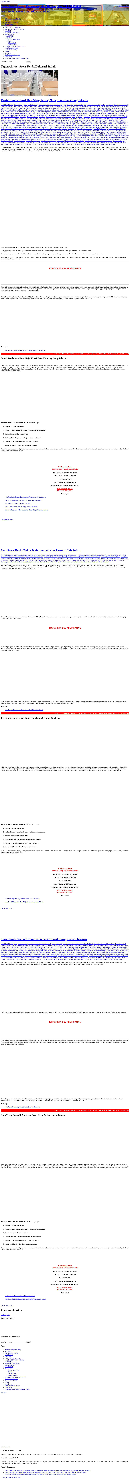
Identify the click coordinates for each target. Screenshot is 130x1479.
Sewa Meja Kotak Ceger (101, 129)
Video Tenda (8, 56)
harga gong (65, 106)
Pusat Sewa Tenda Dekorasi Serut (103, 108)
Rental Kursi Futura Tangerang (74, 110)
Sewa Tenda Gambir (7, 141)
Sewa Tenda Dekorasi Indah (82, 137)
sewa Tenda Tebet (106, 144)
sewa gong (79, 113)
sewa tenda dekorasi (67, 137)
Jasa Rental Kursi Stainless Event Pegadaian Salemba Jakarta (23, 500)
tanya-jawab (8, 53)
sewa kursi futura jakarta (24, 120)
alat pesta (10, 105)
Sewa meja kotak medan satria (10, 134)
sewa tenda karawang (54, 950)
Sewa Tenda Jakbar (78, 141)
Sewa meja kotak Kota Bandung (79, 132)
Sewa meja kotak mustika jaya (50, 134)
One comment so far (7, 519)
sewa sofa (26, 135)
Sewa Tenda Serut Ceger (40, 142)
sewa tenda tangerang (102, 959)
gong (61, 105)
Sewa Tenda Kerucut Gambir (66, 952)
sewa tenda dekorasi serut (12, 139)
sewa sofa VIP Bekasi (97, 135)
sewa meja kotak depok (8, 130)
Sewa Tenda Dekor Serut (32, 137)
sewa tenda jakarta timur (64, 141)
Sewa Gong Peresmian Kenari (29, 117)
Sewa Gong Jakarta (51, 115)
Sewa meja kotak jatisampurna (24, 132)
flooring (16, 105)
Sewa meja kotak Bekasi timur (33, 129)
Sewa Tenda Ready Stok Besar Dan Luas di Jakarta (60, 1474)
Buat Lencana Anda (5, 1446)
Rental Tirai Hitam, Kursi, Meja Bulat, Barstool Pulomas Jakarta (67, 1472)
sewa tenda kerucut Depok (30, 952)
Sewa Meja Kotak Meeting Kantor (30, 134)
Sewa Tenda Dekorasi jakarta (101, 137)
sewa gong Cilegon (26, 115)
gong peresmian (78, 105)
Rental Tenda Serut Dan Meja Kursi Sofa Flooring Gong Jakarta (88, 112)
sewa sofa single (71, 135)
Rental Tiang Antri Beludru (13, 27)
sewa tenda (122, 135)
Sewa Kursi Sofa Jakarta (84, 122)
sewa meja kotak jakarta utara (98, 130)
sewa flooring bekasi (12, 113)
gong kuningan (68, 105)
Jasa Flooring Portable (11, 22)
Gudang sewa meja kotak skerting (50, 106)
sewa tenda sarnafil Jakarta (43, 957)
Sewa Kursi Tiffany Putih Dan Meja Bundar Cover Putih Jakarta (24, 902)
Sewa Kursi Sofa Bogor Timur (34, 122)
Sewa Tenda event (107, 139)
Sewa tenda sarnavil (57, 957)
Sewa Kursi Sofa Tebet (84, 125)
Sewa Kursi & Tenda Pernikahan (14, 29)
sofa (47, 105)
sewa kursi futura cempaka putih (64, 118)
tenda (51, 105)
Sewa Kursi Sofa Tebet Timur (101, 125)
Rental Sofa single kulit (44, 112)
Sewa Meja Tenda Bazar (12, 32)
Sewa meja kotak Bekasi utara (52, 129)
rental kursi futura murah (57, 110)
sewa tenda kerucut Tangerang (81, 954)
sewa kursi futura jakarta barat (41, 120)
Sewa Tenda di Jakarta (11, 48)
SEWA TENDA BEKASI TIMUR (15, 46)
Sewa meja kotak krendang (118, 132)
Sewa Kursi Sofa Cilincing (52, 122)
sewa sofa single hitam (83, 135)
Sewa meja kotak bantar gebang (87, 127)
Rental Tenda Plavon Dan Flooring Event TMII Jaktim (21, 507)
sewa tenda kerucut (90, 141)
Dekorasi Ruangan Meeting (13, 19)
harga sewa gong (74, 106)
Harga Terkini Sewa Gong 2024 (106, 106)
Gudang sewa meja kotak (12, 106)
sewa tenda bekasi (54, 945)
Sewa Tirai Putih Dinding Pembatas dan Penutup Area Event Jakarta (25, 497)
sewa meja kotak (39, 127)
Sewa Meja (8, 31)
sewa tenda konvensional (104, 141)
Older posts (5, 1315)
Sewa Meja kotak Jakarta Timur (79, 130)
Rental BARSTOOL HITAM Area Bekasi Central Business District (25, 1472)
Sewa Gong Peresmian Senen (47, 117)
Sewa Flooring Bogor (25, 113)
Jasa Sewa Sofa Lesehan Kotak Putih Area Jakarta (20, 1296)
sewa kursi (87, 117)
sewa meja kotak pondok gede (87, 134)
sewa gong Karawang (64, 115)
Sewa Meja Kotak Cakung (85, 129)
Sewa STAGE (9, 36)
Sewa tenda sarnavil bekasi (72, 957)
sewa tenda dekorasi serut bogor (50, 139)
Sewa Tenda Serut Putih (69, 144)
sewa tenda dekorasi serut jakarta (91, 139)
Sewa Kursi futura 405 (31, 118)
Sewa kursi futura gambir (8, 120)
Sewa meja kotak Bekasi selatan (14, 129)
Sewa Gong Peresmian (98, 115)
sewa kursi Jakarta (113, 120)
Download (8, 20)
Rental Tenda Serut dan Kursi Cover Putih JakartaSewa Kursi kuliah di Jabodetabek (30, 1470)
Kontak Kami (9, 24)
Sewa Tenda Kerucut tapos (99, 954)
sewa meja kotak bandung (69, 127)
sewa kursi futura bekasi (46, 118)
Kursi (25, 105)
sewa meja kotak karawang (42, 132)
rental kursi (34, 110)
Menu (3, 15)
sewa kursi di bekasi (7, 118)
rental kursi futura (43, 110)
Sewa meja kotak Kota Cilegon (99, 132)
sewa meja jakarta (28, 127)
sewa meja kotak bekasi (105, 127)
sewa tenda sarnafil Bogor (96, 956)
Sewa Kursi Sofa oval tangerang (16, 125)
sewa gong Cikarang (14, 115)
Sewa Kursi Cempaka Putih (118, 117)
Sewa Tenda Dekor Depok (16, 137)
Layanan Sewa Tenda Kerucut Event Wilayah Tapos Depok (44, 944)
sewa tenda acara (80, 555)
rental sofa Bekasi (96, 110)
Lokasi (10, 41)
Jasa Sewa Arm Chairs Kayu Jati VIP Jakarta (18, 503)
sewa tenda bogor (66, 945)
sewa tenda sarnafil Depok (26, 957)
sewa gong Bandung (89, 113)
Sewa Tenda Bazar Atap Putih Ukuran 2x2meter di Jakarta (22, 1107)
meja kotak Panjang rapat (70, 108)
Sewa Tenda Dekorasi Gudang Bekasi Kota (23, 947)
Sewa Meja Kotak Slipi (104, 134)
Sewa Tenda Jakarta (11, 50)
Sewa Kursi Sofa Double (68, 122)
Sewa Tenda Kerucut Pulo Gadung (61, 954)
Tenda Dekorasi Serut (24, 555)
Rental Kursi (8, 26)
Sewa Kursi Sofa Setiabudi (69, 125)
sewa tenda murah (26, 142)
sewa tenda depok (71, 949)
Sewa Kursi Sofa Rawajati (52, 125)
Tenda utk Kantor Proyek (12, 55)
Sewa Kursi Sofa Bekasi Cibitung (14, 122)
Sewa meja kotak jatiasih (115, 130)
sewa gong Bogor (113, 113)
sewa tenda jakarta (19, 141)
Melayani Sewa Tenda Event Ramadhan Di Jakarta (78, 944)
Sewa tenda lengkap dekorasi (62, 560)
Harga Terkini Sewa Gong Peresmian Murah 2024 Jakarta (27, 108)
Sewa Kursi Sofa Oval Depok (85, 124)
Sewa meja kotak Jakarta (23, 130)
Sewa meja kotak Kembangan (60, 132)
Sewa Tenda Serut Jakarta (12, 144)
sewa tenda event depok (121, 139)
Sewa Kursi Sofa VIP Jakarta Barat (11, 127)
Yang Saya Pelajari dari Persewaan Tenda (17, 58)
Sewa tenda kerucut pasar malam (40, 954)
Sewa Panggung (9, 34)
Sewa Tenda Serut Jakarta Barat (30, 144)
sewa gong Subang (77, 117)
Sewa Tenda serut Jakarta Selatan (51, 144)
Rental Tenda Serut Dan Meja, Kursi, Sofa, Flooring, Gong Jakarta (44, 100)
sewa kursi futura (19, 118)
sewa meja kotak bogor (69, 129)
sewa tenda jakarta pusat (33, 141)
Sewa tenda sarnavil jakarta (89, 957)
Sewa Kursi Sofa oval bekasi (48, 124)
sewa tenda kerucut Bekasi (82, 950)
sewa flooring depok (39, 113)
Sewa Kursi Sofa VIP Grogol (119, 125)
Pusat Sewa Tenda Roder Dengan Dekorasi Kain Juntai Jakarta (23, 1474)
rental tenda (26, 945)
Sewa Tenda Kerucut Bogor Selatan (117, 950)
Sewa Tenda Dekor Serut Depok (51, 137)
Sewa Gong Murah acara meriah (81, 115)
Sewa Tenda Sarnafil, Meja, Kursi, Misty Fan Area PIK (74, 1470)
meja (36, 105)
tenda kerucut (22, 944)
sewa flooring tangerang (67, 113)
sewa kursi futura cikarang (82, 118)
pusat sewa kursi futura (85, 108)
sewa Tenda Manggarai (14, 142)
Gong (21, 105)
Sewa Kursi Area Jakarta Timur (100, 117)
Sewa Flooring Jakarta (53, 113)
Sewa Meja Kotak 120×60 (53, 127)
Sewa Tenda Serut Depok (74, 142)
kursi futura (31, 105)
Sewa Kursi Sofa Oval (32, 124)
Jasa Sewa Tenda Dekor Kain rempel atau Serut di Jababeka (40, 550)
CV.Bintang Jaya (65, 467)
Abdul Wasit (3, 1392)
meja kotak (42, 105)
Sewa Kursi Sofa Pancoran (35, 125)
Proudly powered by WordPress (10, 1477)
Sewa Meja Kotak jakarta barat (40, 130)
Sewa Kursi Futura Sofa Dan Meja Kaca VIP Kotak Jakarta (89, 120)
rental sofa (88, 110)
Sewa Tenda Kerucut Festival (48, 952)
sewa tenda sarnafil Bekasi (80, 956)
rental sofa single (31, 112)
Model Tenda (12, 43)
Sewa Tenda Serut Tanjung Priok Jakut (88, 144)
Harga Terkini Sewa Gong (88, 106)
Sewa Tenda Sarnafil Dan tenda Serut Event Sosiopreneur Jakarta (44, 939)
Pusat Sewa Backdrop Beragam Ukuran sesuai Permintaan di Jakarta (25, 1299)
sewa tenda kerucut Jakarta (84, 952)
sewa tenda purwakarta (65, 956)
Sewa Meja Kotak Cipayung (117, 129)
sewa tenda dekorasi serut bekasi (30, 139)
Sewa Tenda (8, 38)
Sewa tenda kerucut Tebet (116, 954)
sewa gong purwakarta (64, 117)
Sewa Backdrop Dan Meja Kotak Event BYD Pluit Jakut (22, 899)
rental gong (26, 110)
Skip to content (5, 1)
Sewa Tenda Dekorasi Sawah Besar (73, 557)
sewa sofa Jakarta (47, 135)
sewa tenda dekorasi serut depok (71, 139)
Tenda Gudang (12, 44)
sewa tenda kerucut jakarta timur (19, 954)
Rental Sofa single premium (60, 112)
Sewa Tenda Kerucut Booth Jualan (11, 952)
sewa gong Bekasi (101, 113)
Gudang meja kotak (107, 105)
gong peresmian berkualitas (92, 105)
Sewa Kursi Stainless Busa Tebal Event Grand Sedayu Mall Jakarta (25, 350)
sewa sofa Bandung (35, 135)
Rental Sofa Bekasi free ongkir (112, 110)
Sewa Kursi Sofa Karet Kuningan (15, 124)
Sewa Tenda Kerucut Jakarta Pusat (103, 952)
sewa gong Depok (38, 115)
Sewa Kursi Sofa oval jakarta (103, 124)
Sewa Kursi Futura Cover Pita (116, 118)
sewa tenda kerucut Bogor (98, 950)
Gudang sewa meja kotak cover (30, 106)
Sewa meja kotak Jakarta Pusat (60, 130)
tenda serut (56, 105)
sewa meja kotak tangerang (14, 135)
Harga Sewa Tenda (14, 39)
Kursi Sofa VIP (57, 108)
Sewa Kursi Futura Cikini (98, 118)
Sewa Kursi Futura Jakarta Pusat (60, 120)
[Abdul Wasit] (10, 1445)
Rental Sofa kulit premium (17, 112)
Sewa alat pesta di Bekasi (116, 112)
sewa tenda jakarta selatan (48, 141)
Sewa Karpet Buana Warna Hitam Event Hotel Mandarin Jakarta (24, 710)
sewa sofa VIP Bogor (111, 135)
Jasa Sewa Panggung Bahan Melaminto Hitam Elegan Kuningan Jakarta (26, 510)
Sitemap (7, 51)
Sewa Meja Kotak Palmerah (68, 134)
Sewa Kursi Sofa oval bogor (66, 124)
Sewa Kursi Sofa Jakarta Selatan (102, 122)
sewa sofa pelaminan (59, 135)
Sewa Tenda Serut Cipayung (57, 142)
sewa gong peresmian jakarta (114, 115)
